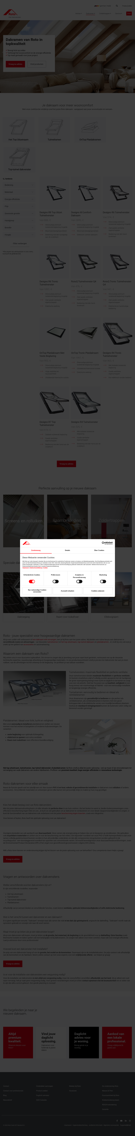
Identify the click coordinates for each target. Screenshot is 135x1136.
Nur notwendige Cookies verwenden (37, 591)
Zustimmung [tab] (35, 550)
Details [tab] (67, 550)
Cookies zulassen (97, 591)
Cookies (45, 568)
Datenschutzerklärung (36, 568)
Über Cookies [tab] (99, 550)
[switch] (56, 581)
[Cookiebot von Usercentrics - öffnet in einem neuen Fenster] (103, 543)
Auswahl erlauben (67, 591)
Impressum (25, 568)
